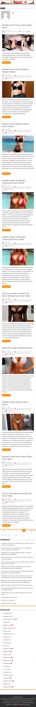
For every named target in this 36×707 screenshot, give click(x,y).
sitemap (15, 697)
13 (20, 530)
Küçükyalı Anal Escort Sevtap (9, 603)
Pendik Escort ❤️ (25, 31)
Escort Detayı (6, 62)
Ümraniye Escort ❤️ (8, 681)
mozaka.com (6, 701)
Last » (16, 535)
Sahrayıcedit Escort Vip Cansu (9, 597)
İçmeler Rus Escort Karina (8, 600)
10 (10, 530)
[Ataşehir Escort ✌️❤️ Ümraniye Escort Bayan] (18, 2)
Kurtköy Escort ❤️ (16, 31)
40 (9, 535)
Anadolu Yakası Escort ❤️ (9, 75)
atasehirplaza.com (18, 702)
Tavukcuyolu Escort (20, 77)
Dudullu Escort (28, 75)
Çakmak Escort (20, 75)
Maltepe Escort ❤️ (8, 660)
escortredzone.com (7, 702)
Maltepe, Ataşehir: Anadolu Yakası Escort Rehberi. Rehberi (16, 585)
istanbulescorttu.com (28, 702)
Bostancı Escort (7, 631)
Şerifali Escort (12, 77)
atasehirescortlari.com (29, 699)
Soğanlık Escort (7, 672)
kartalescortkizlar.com (27, 701)
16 (31, 533)
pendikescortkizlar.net (16, 699)
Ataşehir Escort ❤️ (8, 625)
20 (1, 535)
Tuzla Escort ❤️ (7, 678)
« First (2, 530)
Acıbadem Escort (7, 613)
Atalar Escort (6, 622)
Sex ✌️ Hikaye (7, 669)
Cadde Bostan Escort (8, 634)
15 (27, 530)
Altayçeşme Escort (8, 616)
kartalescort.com (5, 699)
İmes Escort (5, 77)
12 (16, 530)
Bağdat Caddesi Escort (9, 628)
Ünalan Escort (10, 78)
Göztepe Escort (7, 643)
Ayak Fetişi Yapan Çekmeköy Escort (17, 348)
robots (21, 697)
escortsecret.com (15, 701)
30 (5, 535)
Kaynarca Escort (7, 31)
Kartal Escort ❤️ (7, 651)
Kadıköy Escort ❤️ (8, 648)
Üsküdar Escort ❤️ (8, 687)
